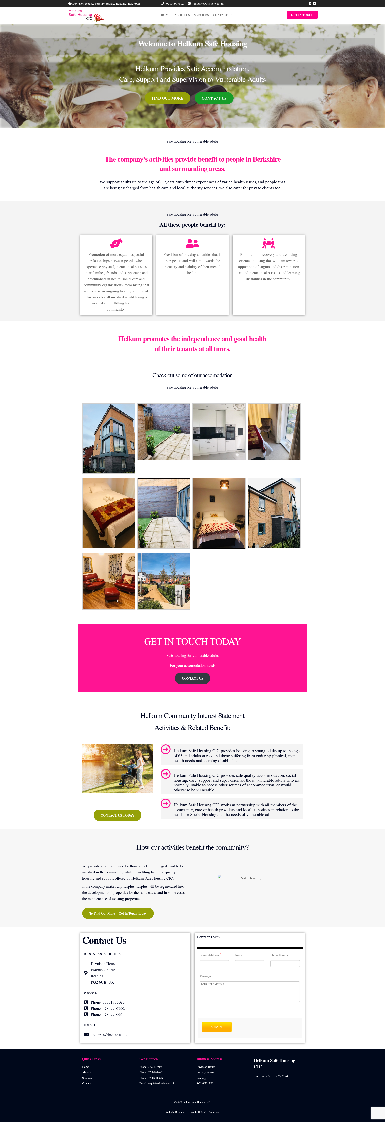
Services (201, 15)
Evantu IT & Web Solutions (204, 1112)
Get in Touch (302, 15)
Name (239, 955)
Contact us (222, 15)
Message (206, 976)
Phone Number (280, 955)
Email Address (210, 954)
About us (182, 15)
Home (165, 15)
